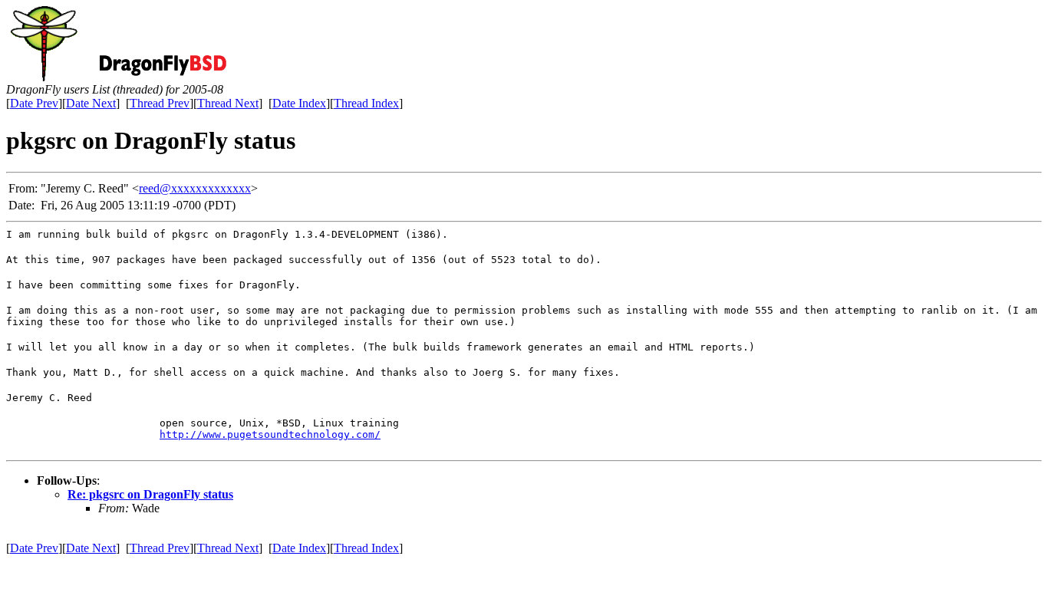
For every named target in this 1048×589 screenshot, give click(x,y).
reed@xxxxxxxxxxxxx (195, 188)
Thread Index (366, 103)
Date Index (299, 103)
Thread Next (228, 103)
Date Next (91, 103)
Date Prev (34, 103)
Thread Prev (159, 103)
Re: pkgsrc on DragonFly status (150, 494)
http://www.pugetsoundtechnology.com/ (270, 434)
